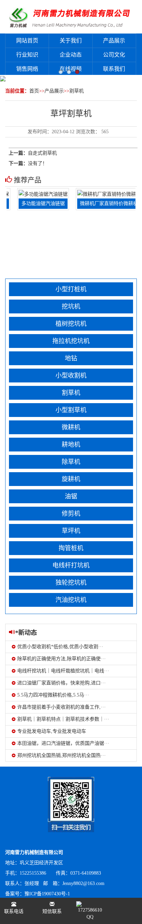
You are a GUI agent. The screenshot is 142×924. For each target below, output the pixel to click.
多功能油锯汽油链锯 (38, 203)
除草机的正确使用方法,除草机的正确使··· (61, 658)
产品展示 (114, 40)
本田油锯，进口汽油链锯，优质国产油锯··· (63, 743)
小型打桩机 (71, 289)
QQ (90, 917)
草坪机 (71, 530)
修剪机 (71, 513)
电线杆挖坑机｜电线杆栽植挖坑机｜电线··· (63, 670)
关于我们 (71, 40)
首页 (34, 91)
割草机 (76, 91)
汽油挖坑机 (71, 599)
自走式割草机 (42, 153)
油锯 (71, 496)
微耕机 (71, 427)
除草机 (71, 461)
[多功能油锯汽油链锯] (38, 193)
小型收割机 (71, 375)
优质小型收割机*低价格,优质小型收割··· (60, 646)
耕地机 (71, 444)
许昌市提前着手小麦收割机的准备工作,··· (61, 707)
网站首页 (27, 40)
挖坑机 (71, 306)
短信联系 (52, 911)
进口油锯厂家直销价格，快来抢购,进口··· (61, 682)
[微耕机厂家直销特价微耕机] (104, 193)
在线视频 (71, 69)
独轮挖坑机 (71, 582)
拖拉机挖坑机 (71, 341)
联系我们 (114, 69)
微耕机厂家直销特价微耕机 (104, 203)
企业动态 (71, 55)
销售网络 (27, 69)
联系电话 (13, 911)
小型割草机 (71, 410)
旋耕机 (71, 479)
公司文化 (114, 55)
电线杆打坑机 (71, 565)
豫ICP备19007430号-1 (47, 893)
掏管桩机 (71, 548)
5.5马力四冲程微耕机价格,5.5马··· (53, 695)
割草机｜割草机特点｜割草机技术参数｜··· (63, 719)
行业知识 (27, 55)
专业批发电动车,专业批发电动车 (51, 731)
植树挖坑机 (71, 323)
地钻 (71, 358)
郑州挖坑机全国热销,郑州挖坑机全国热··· (61, 755)
